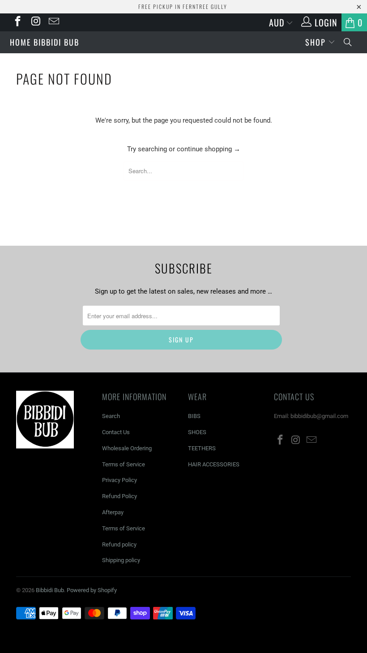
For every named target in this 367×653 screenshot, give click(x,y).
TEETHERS (202, 448)
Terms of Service (123, 464)
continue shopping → (208, 149)
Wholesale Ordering (127, 448)
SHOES (197, 432)
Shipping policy (121, 560)
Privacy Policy (119, 480)
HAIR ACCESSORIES (213, 464)
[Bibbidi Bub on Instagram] (35, 22)
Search (111, 416)
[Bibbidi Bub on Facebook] (17, 22)
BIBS (194, 416)
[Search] (348, 42)
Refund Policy (119, 496)
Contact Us (116, 432)
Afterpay (113, 512)
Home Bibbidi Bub (44, 42)
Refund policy (119, 544)
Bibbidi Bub (183, 41)
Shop (317, 42)
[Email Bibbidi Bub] (53, 22)
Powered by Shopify (92, 590)
